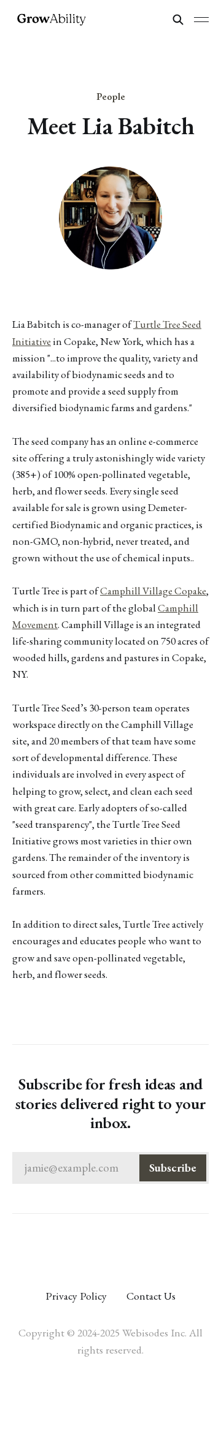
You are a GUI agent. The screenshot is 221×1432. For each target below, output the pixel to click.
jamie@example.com (110, 1167)
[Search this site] (178, 19)
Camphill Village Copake (153, 590)
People (110, 96)
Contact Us (151, 1296)
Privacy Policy (76, 1296)
